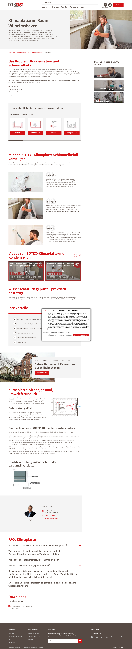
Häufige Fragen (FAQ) (34, 636)
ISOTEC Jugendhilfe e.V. (15, 636)
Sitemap (41, 647)
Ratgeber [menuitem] (64, 7)
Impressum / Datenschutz (30, 647)
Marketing (68, 332)
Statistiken (61, 332)
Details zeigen (84, 338)
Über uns (11, 633)
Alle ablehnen (52, 335)
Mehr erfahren (42, 373)
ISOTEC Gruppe (46, 2)
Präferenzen (54, 332)
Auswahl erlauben (66, 335)
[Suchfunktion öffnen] (110, 5)
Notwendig (46, 332)
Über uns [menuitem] (45, 7)
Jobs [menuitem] (82, 7)
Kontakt (118, 5)
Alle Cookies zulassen (81, 335)
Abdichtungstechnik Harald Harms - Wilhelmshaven (22, 52)
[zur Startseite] (15, 5)
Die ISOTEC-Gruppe (33, 633)
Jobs (9, 639)
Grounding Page (13, 642)
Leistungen (40, 52)
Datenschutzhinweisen (54, 329)
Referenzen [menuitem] (74, 7)
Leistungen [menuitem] (55, 7)
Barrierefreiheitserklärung (15, 647)
